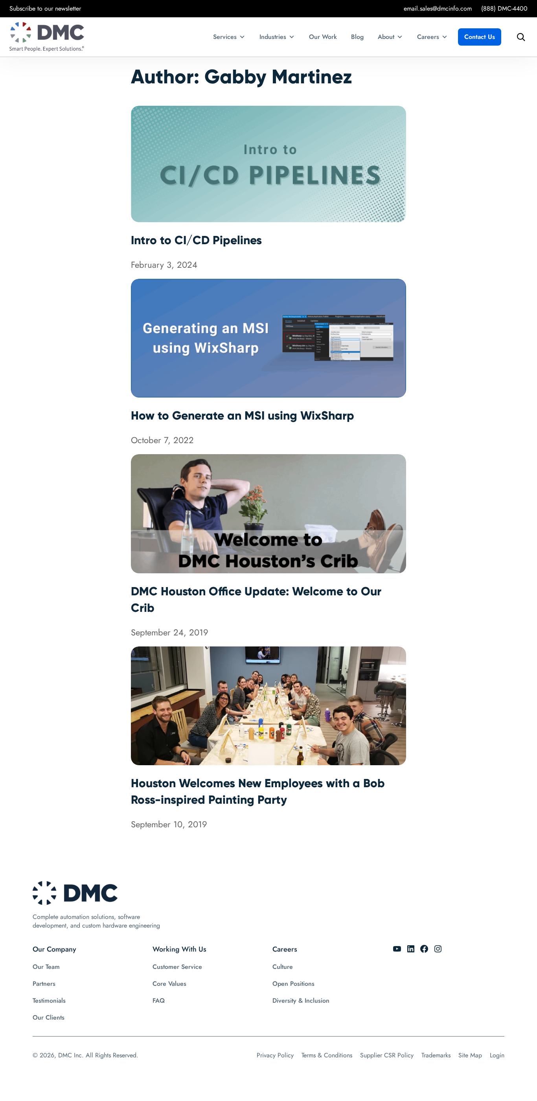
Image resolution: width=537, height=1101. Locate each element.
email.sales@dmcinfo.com (438, 8)
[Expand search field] (519, 37)
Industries (272, 36)
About (386, 36)
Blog (357, 36)
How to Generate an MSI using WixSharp (242, 415)
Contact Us (479, 36)
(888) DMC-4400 (504, 8)
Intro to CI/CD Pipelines (196, 240)
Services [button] (225, 36)
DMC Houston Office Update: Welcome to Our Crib (256, 599)
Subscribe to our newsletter (45, 8)
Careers (428, 36)
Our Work (323, 36)
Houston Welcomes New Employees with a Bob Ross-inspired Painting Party (258, 791)
